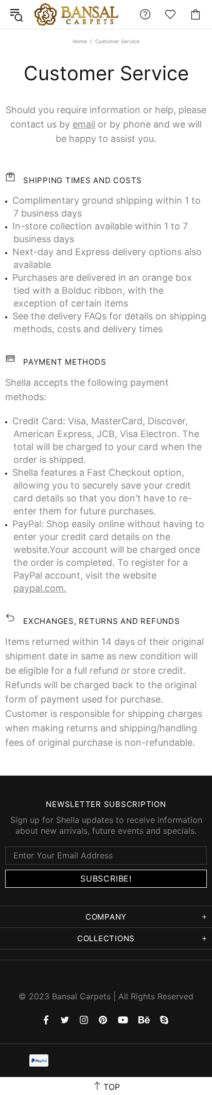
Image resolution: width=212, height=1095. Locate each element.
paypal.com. (39, 588)
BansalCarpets (78, 14)
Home (80, 41)
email (84, 124)
